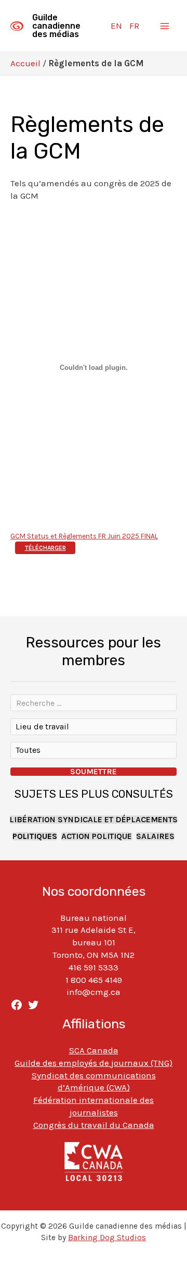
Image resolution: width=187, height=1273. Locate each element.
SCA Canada (93, 1050)
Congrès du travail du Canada (93, 1125)
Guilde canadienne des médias (56, 26)
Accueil (25, 63)
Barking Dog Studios (107, 1237)
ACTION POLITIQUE (96, 836)
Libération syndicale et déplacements (93, 819)
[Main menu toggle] (165, 26)
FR (134, 25)
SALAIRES (155, 836)
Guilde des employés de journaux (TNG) (93, 1063)
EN (116, 25)
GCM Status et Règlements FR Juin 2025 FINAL (84, 536)
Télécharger (45, 547)
